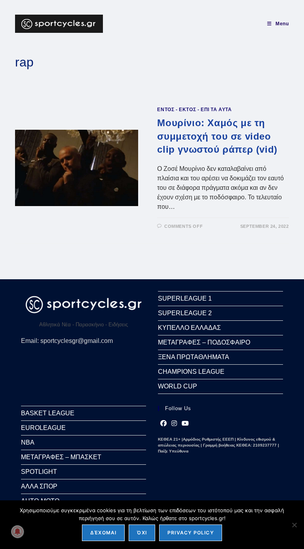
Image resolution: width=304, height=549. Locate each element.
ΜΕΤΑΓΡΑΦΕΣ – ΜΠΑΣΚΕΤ (61, 457)
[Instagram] (174, 423)
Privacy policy (190, 533)
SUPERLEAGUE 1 (185, 298)
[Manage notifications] (17, 531)
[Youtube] (185, 423)
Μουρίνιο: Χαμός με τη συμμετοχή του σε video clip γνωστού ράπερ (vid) (217, 136)
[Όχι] (294, 525)
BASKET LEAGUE (47, 413)
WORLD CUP (177, 386)
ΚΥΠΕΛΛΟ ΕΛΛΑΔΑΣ (189, 327)
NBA (27, 442)
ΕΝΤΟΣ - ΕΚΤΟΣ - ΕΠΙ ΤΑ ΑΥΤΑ (194, 109)
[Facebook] (163, 423)
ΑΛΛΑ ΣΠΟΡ (39, 486)
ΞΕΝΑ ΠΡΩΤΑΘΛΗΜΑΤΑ (193, 357)
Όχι (142, 533)
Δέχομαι (103, 533)
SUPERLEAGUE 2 (185, 313)
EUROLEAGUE (43, 427)
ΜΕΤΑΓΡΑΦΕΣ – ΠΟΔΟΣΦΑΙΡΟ (204, 342)
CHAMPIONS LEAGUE (191, 371)
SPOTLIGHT (39, 471)
